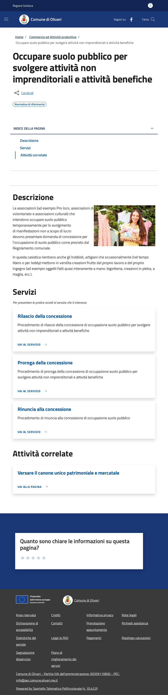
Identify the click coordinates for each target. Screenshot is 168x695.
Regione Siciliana (23, 5)
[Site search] (152, 19)
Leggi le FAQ (59, 637)
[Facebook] (130, 19)
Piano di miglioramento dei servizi (63, 659)
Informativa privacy (100, 615)
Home (19, 36)
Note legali (129, 615)
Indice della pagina (29, 128)
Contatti (57, 623)
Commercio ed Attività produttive (52, 36)
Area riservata (26, 615)
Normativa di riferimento (30, 103)
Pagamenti (93, 637)
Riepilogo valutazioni (136, 637)
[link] (33, 344)
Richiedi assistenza (135, 623)
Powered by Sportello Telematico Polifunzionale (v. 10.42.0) (57, 688)
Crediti (55, 615)
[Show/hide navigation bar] (6, 19)
